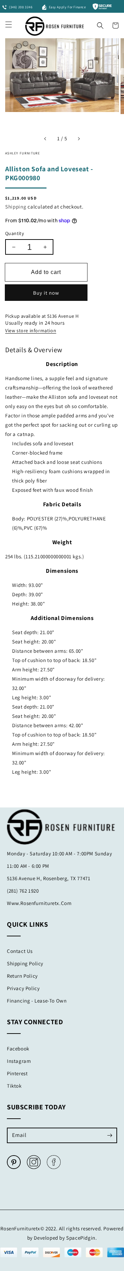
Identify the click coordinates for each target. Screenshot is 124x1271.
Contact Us (20, 951)
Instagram (19, 1061)
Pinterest (17, 1073)
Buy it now (46, 292)
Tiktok (14, 1085)
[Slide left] (45, 138)
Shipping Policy (25, 963)
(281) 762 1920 (23, 890)
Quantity (14, 233)
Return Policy (22, 976)
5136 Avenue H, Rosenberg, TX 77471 (48, 878)
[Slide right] (78, 138)
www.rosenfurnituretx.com (39, 903)
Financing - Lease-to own (36, 1000)
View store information (30, 330)
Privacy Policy (23, 988)
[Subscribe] (109, 1135)
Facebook (18, 1048)
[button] (100, 24)
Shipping (16, 206)
